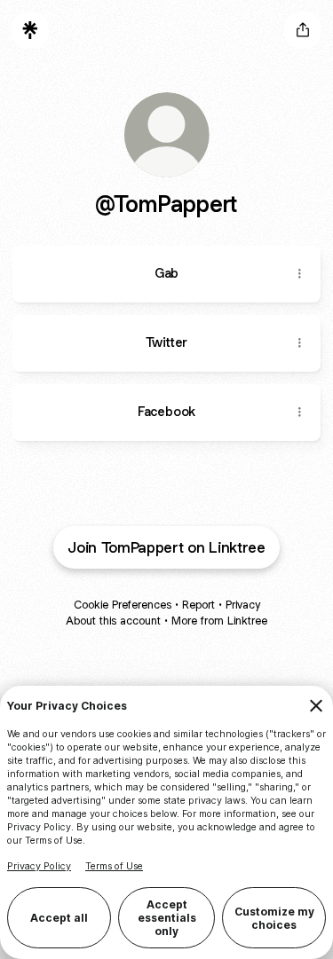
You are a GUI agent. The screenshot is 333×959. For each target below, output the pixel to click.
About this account (113, 620)
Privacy (243, 604)
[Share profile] (303, 30)
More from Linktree (219, 620)
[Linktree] (30, 30)
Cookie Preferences (122, 604)
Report (198, 604)
